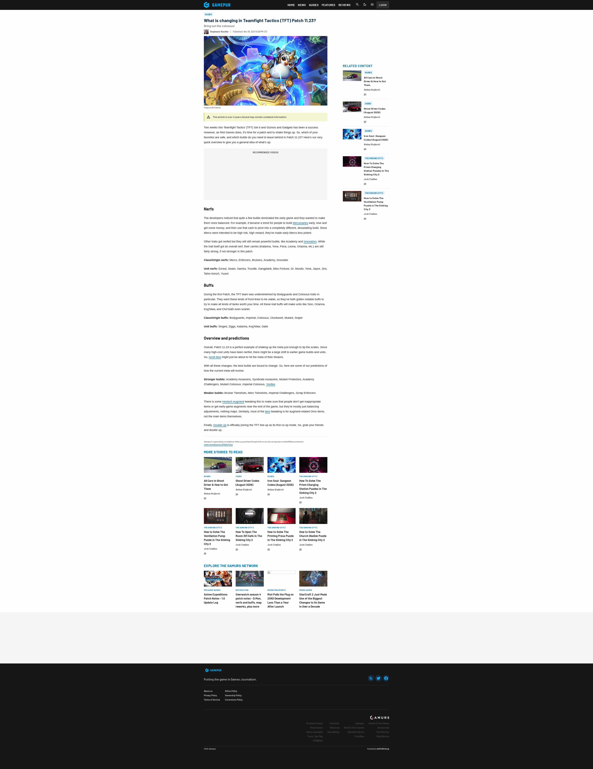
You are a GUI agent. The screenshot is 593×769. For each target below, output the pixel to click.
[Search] (357, 4)
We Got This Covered (354, 727)
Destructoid (383, 727)
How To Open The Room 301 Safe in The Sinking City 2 (249, 536)
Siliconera (334, 727)
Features (328, 5)
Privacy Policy (210, 695)
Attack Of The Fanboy (379, 723)
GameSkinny (333, 732)
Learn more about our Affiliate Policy (218, 444)
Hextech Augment (233, 401)
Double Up (219, 425)
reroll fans (215, 357)
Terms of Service (212, 699)
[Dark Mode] (365, 4)
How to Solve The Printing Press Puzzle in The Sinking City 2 (280, 536)
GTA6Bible (318, 740)
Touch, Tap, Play (315, 736)
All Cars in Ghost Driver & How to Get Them (216, 484)
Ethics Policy (231, 691)
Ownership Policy (233, 695)
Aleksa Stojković (212, 493)
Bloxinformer (383, 736)
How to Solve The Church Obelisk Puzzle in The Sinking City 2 (312, 536)
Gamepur (359, 723)
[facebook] (386, 678)
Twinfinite (334, 723)
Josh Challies (306, 497)
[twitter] (378, 678)
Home (291, 5)
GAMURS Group (383, 749)
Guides (314, 5)
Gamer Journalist (314, 732)
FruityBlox (359, 736)
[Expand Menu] (372, 4)
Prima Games (316, 727)
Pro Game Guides (314, 723)
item (267, 411)
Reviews (345, 5)
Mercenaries (300, 223)
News (302, 5)
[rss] (371, 678)
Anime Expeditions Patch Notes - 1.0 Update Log (215, 598)
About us (208, 691)
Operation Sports (356, 732)
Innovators (310, 241)
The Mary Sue (382, 732)
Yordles (270, 384)
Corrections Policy (234, 699)
